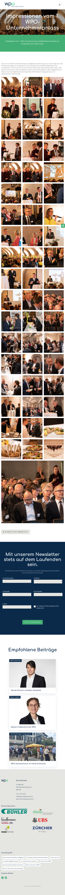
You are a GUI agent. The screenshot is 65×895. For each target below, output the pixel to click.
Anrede (37, 578)
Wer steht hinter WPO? (45, 861)
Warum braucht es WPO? (33, 865)
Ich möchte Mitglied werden (10, 861)
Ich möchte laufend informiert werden (37, 857)
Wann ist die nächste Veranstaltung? (12, 868)
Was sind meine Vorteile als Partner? (12, 865)
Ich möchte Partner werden (28, 861)
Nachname (38, 591)
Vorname (6, 591)
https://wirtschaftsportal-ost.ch (25, 799)
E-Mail (5, 604)
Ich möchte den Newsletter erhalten (47, 607)
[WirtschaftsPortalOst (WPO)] (14, 4)
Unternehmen (8, 578)
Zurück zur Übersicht (16, 532)
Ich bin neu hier (54, 857)
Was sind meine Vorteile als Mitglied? (13, 857)
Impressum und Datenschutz (32, 886)
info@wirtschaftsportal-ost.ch (24, 796)
